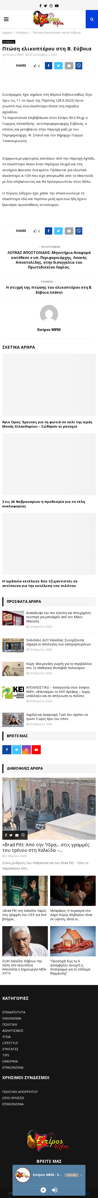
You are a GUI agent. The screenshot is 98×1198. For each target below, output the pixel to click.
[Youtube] (57, 5)
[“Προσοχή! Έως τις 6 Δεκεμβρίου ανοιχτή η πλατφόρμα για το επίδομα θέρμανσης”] (73, 941)
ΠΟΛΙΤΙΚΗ (9, 1024)
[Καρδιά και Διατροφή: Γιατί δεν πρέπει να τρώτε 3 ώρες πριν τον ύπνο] (13, 720)
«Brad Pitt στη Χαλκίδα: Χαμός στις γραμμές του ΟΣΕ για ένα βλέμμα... (24, 914)
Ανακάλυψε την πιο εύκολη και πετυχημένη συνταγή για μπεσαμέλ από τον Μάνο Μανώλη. (58, 617)
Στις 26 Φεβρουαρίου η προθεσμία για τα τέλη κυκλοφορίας (43, 503)
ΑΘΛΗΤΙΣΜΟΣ (12, 1030)
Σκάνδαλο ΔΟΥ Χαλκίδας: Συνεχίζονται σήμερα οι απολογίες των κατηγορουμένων (58, 642)
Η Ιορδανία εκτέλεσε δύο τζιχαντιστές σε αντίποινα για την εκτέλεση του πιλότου (40, 583)
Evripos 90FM (14, 55)
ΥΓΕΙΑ (6, 1037)
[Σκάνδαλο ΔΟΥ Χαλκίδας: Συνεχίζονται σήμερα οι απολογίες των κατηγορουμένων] (13, 645)
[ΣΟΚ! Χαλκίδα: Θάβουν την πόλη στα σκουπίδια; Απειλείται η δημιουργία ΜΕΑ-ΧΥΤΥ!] (25, 941)
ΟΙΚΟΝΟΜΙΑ (11, 1018)
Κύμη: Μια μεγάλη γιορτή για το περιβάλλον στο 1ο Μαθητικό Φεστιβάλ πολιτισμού (59, 666)
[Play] (43, 1190)
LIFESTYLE (10, 1043)
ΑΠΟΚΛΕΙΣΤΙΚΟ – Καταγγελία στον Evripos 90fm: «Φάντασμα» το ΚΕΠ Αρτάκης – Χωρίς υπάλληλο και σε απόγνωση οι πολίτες (58, 691)
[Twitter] (45, 5)
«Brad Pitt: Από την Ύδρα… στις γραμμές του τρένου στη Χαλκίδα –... (46, 847)
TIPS (5, 1055)
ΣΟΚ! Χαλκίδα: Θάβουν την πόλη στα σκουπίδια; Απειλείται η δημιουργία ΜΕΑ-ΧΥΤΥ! (24, 967)
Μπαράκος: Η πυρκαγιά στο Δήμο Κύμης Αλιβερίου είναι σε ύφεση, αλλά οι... (71, 914)
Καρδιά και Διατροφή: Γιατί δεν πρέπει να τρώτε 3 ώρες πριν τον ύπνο (57, 716)
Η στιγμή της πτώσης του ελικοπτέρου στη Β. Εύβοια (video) (49, 290)
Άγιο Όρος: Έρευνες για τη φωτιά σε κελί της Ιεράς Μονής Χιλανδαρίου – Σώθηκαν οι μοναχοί (47, 424)
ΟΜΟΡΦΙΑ (10, 1061)
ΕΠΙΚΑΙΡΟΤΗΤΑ (13, 1012)
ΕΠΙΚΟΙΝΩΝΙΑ (12, 1067)
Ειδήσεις (8, 41)
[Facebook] (40, 5)
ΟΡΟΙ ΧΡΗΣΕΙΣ (13, 1098)
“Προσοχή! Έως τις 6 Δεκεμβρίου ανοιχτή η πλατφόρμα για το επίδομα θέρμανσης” (70, 967)
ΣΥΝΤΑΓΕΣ (10, 1049)
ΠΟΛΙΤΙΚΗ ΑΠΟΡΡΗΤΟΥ (20, 1092)
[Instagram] (51, 5)
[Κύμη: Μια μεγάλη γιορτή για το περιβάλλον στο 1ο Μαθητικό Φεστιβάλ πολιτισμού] (13, 669)
